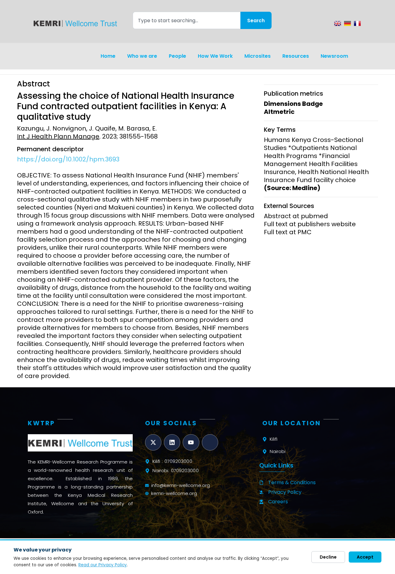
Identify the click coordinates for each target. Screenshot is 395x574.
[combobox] (186, 20)
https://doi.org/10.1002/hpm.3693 (68, 159)
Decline (328, 557)
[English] (337, 23)
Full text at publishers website (310, 224)
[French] (357, 23)
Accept (365, 557)
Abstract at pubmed (296, 216)
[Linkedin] (172, 442)
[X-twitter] (153, 442)
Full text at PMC (288, 232)
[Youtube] (191, 442)
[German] (347, 23)
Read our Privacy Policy (102, 565)
